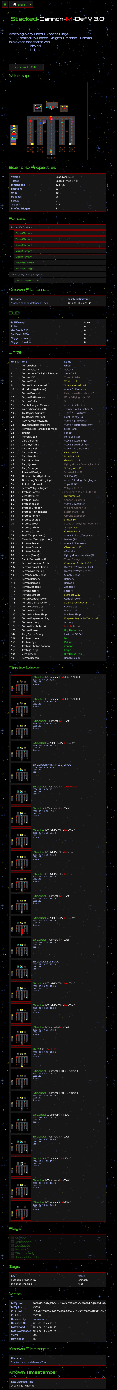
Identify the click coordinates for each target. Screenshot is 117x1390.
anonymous (40, 1319)
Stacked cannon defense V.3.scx (29, 303)
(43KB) (26, 67)
